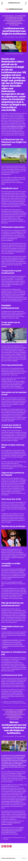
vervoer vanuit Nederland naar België (12, 127)
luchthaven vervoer (8, 15)
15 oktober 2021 (21, 37)
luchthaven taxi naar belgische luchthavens (13, 701)
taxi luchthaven (14, 25)
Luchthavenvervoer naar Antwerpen (12, 644)
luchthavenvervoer (20, 15)
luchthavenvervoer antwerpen (14, 17)
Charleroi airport (14, 801)
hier (7, 832)
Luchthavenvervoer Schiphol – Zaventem (13, 640)
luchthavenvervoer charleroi (14, 18)
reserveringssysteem (11, 260)
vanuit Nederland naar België (19, 703)
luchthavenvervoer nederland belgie (14, 20)
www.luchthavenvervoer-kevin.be (11, 831)
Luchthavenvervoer (14, 2)
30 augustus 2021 (21, 736)
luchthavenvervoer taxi (14, 21)
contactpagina (16, 669)
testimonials (19, 252)
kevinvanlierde (10, 37)
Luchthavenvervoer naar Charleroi (11, 642)
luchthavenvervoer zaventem (14, 23)
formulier (4, 266)
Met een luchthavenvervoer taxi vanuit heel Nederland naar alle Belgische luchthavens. (14, 727)
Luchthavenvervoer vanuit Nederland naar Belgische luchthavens (14, 31)
